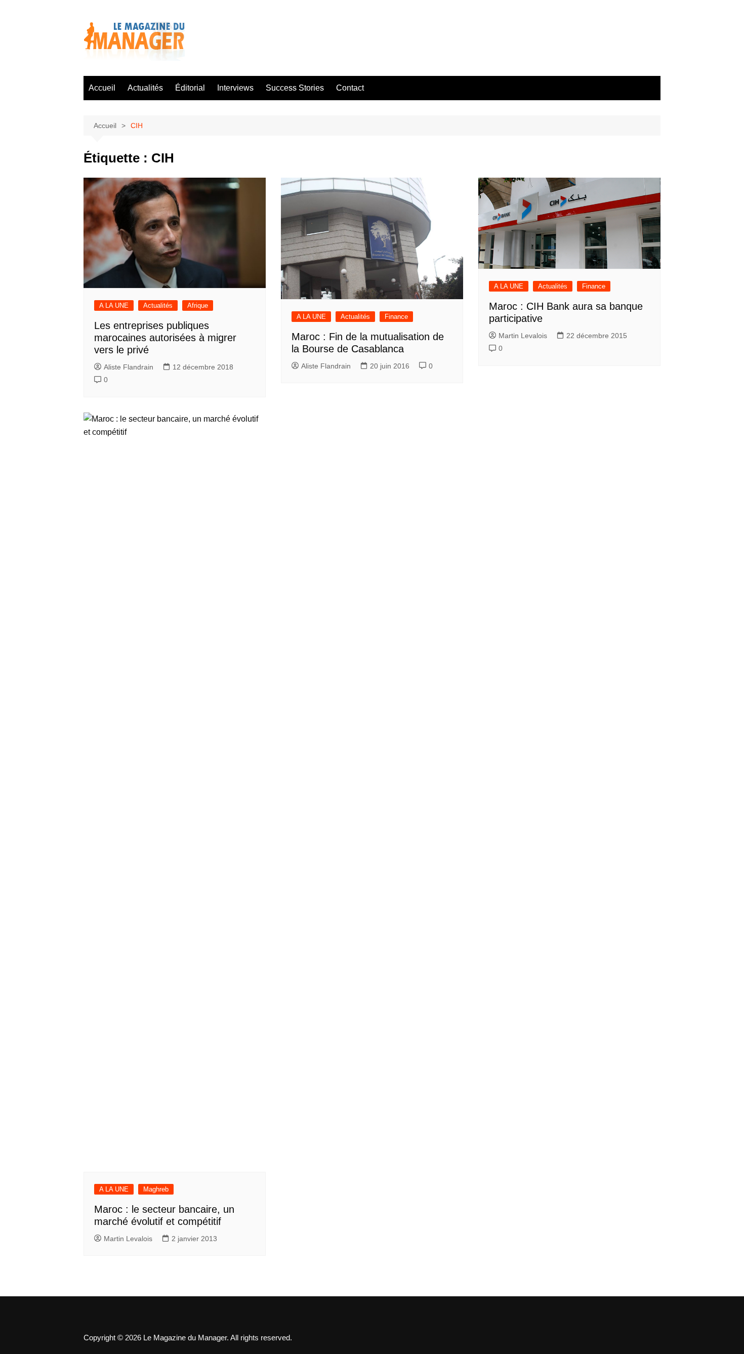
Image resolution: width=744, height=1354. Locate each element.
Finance (396, 316)
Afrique (197, 305)
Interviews (235, 88)
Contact (350, 88)
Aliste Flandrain (128, 367)
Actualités (145, 88)
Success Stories (295, 88)
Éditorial (190, 88)
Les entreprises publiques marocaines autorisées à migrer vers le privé (165, 337)
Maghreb (156, 1189)
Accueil (102, 88)
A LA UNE (114, 305)
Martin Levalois (523, 336)
